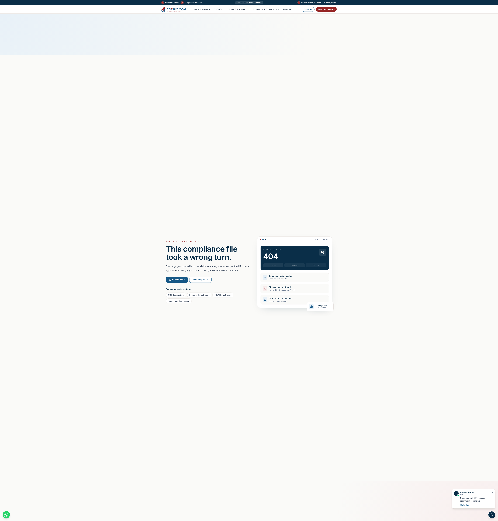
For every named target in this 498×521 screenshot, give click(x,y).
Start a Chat (464, 505)
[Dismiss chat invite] (492, 492)
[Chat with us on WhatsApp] (6, 514)
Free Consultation (326, 9)
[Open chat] (491, 514)
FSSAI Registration (223, 295)
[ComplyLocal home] (173, 9)
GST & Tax (218, 9)
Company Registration (199, 295)
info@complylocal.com (193, 3)
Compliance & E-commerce (265, 9)
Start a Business (200, 9)
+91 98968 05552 (172, 3)
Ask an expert (199, 280)
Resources (287, 9)
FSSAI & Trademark (238, 9)
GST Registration (176, 295)
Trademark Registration (178, 301)
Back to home (178, 280)
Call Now (308, 9)
